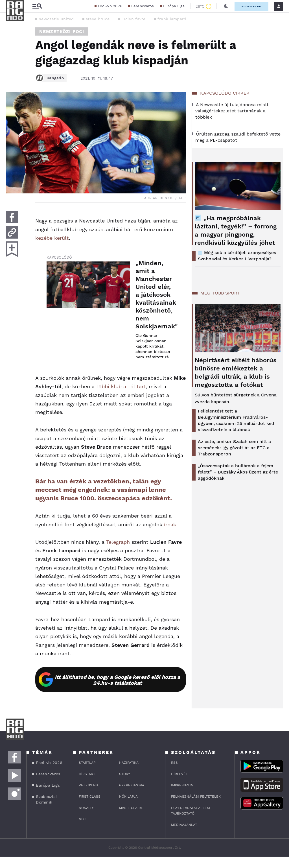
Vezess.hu (88, 785)
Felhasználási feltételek (196, 796)
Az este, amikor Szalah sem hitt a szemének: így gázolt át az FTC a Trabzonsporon (234, 448)
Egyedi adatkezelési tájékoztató (190, 810)
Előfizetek (251, 6)
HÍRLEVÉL (179, 774)
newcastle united (56, 19)
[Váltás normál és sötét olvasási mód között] (226, 6)
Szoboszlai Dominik (46, 799)
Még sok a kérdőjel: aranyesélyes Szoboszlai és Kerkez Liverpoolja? (237, 255)
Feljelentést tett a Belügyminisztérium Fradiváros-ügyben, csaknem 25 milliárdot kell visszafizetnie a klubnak (236, 420)
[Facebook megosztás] (12, 217)
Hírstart (87, 774)
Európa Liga (174, 6)
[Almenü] (37, 6)
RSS (174, 763)
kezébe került (52, 238)
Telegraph (118, 542)
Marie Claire (131, 808)
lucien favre (133, 19)
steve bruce (98, 19)
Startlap (87, 763)
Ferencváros (142, 6)
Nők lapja (128, 796)
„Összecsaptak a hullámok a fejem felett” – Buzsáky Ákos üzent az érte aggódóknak (238, 472)
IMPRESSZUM (182, 785)
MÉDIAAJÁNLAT (184, 825)
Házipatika (129, 763)
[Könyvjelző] (12, 249)
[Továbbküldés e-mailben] (12, 232)
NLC (82, 819)
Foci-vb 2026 (110, 6)
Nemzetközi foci (61, 31)
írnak (170, 524)
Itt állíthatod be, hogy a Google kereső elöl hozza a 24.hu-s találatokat (117, 680)
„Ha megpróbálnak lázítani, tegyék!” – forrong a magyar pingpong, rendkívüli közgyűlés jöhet (236, 230)
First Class (89, 796)
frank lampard (172, 19)
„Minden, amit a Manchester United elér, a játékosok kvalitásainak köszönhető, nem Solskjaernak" (155, 294)
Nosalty (86, 808)
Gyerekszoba (131, 785)
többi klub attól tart (121, 386)
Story (124, 774)
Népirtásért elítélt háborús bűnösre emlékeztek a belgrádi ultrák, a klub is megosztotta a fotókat (236, 372)
